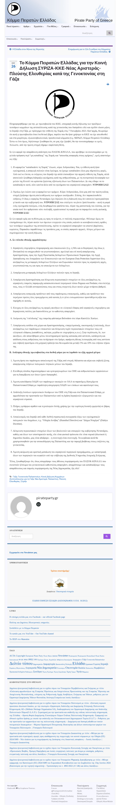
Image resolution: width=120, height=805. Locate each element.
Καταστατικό (82, 796)
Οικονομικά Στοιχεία (84, 801)
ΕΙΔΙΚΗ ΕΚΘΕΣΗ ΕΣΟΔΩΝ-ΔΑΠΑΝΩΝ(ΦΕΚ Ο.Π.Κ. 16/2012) (60, 601)
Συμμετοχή (39, 39)
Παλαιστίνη (53, 479)
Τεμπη (69, 672)
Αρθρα (26, 26)
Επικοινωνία (80, 26)
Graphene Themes (27, 788)
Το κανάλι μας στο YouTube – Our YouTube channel (32, 634)
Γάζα (15, 476)
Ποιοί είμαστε (13, 26)
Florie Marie (47, 656)
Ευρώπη (96, 664)
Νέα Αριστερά (41, 479)
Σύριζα (24, 481)
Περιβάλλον (99, 668)
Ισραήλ (104, 663)
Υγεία (79, 671)
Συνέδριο (37, 671)
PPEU (31, 659)
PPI (35, 660)
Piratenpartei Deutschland (86, 656)
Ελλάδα (78, 663)
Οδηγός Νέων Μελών (104, 801)
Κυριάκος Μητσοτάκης (17, 668)
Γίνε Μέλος (52, 26)
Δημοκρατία (38, 664)
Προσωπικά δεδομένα (17, 672)
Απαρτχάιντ (77, 660)
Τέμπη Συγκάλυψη (60, 672)
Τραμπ (73, 672)
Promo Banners (102, 796)
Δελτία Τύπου (101, 799)
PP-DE (21, 660)
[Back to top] (113, 798)
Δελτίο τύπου (21, 663)
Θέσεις (79, 793)
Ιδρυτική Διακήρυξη (84, 788)
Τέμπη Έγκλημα (47, 672)
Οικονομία (71, 667)
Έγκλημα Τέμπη (42, 660)
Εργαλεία (38, 26)
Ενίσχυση (94, 26)
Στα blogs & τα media (85, 799)
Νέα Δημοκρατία (46, 667)
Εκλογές (68, 664)
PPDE (26, 660)
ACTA (12, 656)
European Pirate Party (34, 656)
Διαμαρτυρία (49, 664)
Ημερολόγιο (101, 791)
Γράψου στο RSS (57, 799)
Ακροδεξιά (52, 660)
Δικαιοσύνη (60, 664)
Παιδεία (81, 668)
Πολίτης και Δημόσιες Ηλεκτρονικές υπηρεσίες (29, 622)
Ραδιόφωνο (29, 672)
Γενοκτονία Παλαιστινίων (29, 476)
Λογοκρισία (30, 667)
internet (55, 656)
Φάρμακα (85, 672)
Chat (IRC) (55, 793)
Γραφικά (65, 26)
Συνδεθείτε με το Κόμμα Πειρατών (24, 628)
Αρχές (79, 791)
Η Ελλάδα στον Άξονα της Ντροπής (28, 49)
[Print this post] (108, 84)
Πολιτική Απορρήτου (59, 801)
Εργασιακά (89, 664)
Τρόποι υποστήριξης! (60, 571)
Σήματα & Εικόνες (103, 793)
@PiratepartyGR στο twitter (61, 791)
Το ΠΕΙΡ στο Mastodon (19, 639)
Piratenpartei (73, 656)
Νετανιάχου (61, 668)
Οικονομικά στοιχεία (65, 591)
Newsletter (63, 655)
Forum (54, 788)
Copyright (20, 655)
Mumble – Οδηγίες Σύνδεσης (62, 796)
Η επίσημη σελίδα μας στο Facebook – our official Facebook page (37, 617)
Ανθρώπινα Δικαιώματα (64, 660)
